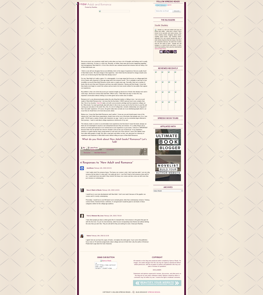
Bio (84, 147)
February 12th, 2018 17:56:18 (112, 215)
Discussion (87, 152)
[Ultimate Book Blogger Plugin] (168, 154)
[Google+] (175, 53)
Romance (103, 152)
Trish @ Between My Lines (95, 215)
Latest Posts (94, 147)
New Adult (97, 152)
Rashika (94, 7)
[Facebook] (164, 53)
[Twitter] (168, 53)
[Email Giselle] (161, 53)
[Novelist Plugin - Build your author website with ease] (168, 180)
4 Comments (110, 149)
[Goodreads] (171, 53)
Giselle (157, 26)
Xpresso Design (154, 292)
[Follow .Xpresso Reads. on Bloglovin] (161, 6)
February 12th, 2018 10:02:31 (103, 168)
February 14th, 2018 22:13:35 (100, 235)
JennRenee (90, 168)
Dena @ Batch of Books (94, 190)
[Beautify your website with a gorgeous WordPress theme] (157, 285)
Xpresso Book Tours (160, 48)
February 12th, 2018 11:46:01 (110, 190)
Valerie (89, 235)
